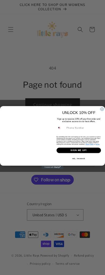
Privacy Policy (90, 144)
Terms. (98, 144)
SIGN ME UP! (79, 150)
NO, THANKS (78, 158)
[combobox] (61, 127)
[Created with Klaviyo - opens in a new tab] (52, 167)
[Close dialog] (102, 109)
